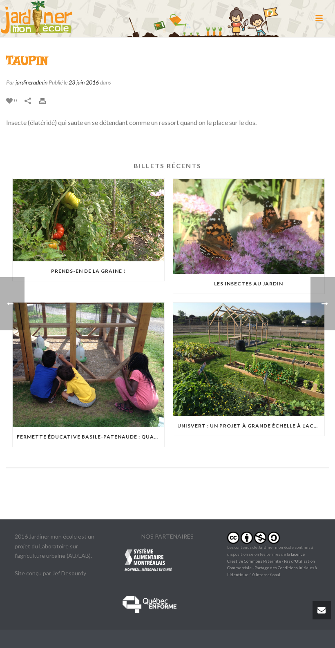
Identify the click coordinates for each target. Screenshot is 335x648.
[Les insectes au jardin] (249, 226)
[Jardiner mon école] (36, 18)
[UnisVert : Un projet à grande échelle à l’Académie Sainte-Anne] (249, 359)
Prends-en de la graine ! (88, 271)
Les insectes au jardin (248, 284)
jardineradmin (31, 82)
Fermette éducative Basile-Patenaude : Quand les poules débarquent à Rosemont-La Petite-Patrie (90, 437)
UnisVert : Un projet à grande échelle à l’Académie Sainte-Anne (251, 426)
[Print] (46, 100)
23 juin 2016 (84, 82)
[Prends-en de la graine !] (88, 220)
